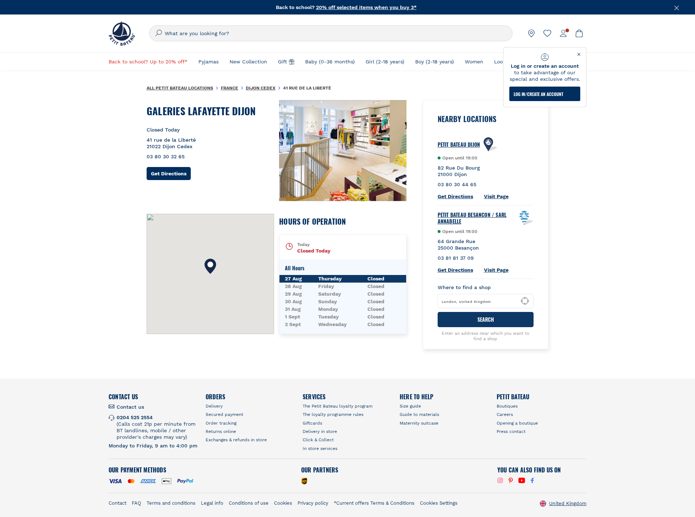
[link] (531, 33)
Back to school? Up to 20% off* (148, 61)
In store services (320, 448)
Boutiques (507, 406)
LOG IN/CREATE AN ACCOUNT (538, 94)
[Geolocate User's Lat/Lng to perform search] (525, 301)
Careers (505, 414)
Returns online (221, 431)
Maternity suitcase (419, 423)
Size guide (410, 406)
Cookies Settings (439, 503)
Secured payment (224, 414)
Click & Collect (318, 439)
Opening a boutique (517, 423)
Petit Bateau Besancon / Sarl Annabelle (472, 218)
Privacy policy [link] (313, 503)
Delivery (214, 406)
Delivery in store (320, 431)
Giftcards (312, 423)
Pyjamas (208, 61)
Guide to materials (419, 414)
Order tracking (221, 423)
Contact (117, 503)
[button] (210, 266)
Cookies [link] (283, 503)
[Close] (677, 7)
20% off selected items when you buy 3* (366, 6)
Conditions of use (249, 503)
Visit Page (496, 196)
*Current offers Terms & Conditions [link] (374, 503)
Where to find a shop (464, 287)
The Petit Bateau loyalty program (337, 406)
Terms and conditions (171, 503)
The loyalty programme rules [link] (333, 414)
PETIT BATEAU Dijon (459, 144)
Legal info (212, 503)
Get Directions (171, 173)
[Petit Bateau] (122, 33)
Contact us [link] (130, 407)
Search (485, 319)
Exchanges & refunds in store (236, 439)
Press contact (511, 431)
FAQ (136, 503)
